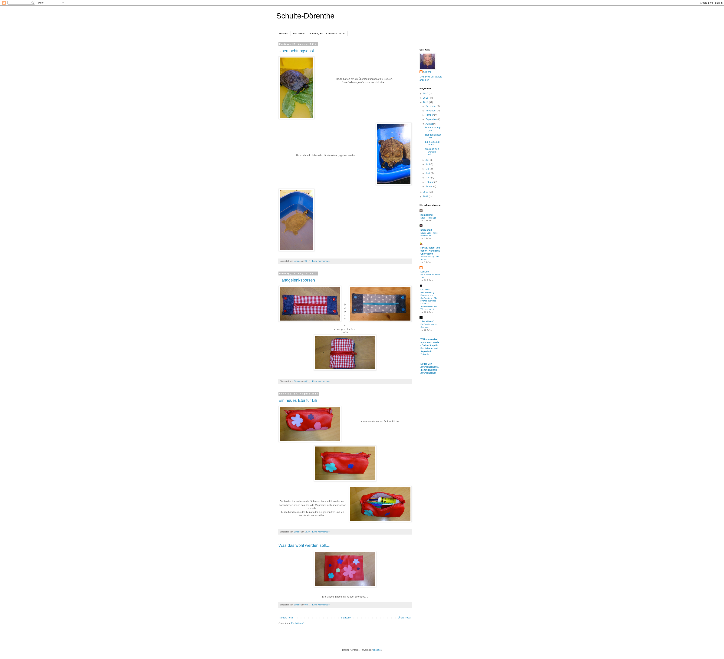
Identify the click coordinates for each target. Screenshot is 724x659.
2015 (426, 98)
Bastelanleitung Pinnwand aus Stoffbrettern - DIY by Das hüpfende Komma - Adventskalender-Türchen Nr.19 (428, 300)
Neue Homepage (428, 218)
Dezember (431, 106)
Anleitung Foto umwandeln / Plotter (327, 33)
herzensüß (426, 230)
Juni (428, 164)
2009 (426, 196)
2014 (426, 102)
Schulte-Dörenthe (305, 16)
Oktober (430, 115)
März (428, 177)
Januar (429, 186)
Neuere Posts (286, 617)
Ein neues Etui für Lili (297, 400)
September (431, 119)
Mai (428, 168)
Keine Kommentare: (321, 261)
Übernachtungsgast (296, 50)
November (431, 110)
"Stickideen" (427, 321)
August (429, 124)
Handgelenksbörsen (296, 280)
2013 (426, 192)
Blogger (377, 650)
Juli (428, 160)
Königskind (426, 215)
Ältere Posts (404, 617)
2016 (426, 93)
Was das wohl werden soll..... (304, 545)
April (428, 173)
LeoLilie (424, 271)
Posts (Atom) (297, 623)
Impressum (298, 33)
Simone (427, 72)
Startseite (283, 33)
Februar (430, 182)
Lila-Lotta (425, 289)
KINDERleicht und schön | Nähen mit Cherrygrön (430, 250)
